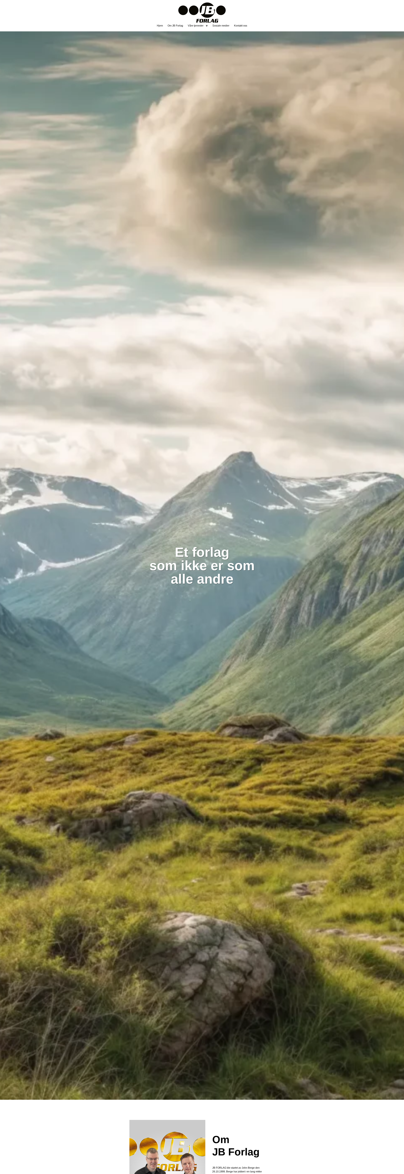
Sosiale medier (220, 25)
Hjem (160, 25)
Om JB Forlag (175, 25)
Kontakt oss (240, 25)
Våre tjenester (195, 25)
